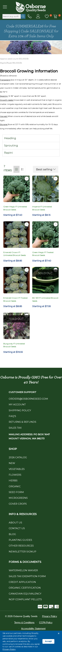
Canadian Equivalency (25, 593)
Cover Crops (18, 503)
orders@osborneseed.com (28, 398)
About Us (15, 522)
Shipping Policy (20, 410)
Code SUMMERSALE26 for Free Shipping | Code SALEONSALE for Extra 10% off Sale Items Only (31, 31)
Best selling (44, 169)
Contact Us (17, 528)
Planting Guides (20, 539)
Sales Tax (15, 427)
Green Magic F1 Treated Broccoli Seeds (42, 254)
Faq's (12, 416)
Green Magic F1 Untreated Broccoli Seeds (15, 208)
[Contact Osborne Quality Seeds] (29, 16)
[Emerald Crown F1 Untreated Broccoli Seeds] (16, 234)
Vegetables (17, 469)
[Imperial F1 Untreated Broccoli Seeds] (45, 189)
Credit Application (22, 581)
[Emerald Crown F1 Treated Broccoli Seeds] (16, 280)
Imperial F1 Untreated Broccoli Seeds (42, 208)
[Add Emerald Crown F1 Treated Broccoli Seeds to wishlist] (26, 270)
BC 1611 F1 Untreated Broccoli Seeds (45, 299)
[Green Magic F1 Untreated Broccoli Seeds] (16, 189)
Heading (10, 138)
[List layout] (22, 169)
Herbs (13, 480)
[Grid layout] (16, 169)
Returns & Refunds (22, 421)
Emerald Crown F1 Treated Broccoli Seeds (15, 299)
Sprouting (11, 145)
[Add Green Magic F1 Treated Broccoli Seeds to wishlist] (55, 224)
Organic (15, 486)
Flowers (15, 474)
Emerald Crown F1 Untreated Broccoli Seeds (14, 254)
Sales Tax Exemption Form (27, 576)
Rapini (8, 152)
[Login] (38, 16)
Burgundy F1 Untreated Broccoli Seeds (14, 345)
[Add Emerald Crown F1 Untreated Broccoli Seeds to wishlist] (26, 224)
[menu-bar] (6, 6)
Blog (12, 534)
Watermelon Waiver (23, 570)
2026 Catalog (18, 457)
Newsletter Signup (22, 551)
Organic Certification (25, 587)
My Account (17, 404)
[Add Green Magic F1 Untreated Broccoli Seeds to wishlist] (26, 178)
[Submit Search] (23, 16)
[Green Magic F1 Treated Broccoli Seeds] (45, 234)
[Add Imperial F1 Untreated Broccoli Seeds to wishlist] (55, 178)
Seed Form (16, 492)
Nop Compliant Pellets (25, 599)
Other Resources (21, 545)
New (12, 463)
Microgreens (18, 497)
